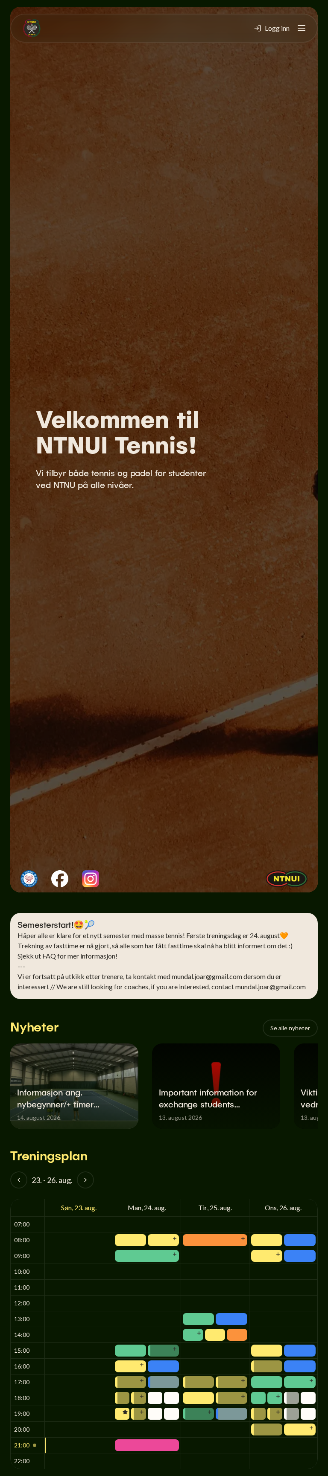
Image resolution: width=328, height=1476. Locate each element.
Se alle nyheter (290, 1027)
